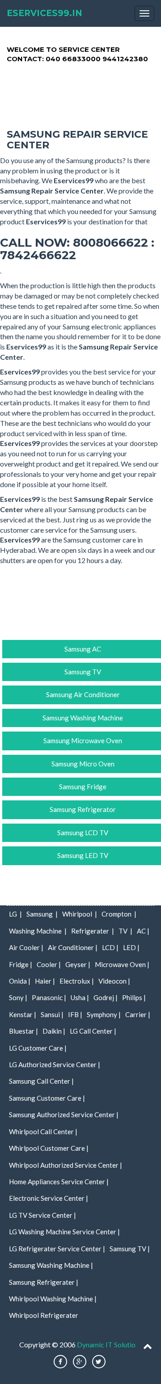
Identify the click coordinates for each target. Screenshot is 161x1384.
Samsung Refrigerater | (43, 1282)
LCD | (110, 947)
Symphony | (104, 1014)
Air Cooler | (26, 947)
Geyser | (77, 964)
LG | (15, 914)
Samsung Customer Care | (47, 1098)
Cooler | (49, 964)
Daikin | (53, 1031)
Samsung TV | (130, 1249)
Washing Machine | (38, 931)
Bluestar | (23, 1031)
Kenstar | (22, 1014)
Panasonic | (49, 997)
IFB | (75, 1014)
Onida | (19, 981)
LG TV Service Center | (42, 1215)
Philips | (134, 997)
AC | (143, 931)
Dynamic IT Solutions (109, 1344)
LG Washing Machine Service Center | (64, 1232)
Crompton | (119, 914)
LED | (131, 947)
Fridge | (20, 964)
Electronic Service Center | (48, 1198)
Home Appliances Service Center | (59, 1182)
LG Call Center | (93, 1031)
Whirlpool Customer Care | (49, 1148)
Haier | (45, 981)
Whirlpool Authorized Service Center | (65, 1165)
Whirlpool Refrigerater (43, 1315)
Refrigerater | (92, 931)
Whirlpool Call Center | (43, 1131)
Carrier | (137, 1014)
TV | (125, 931)
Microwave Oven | (122, 964)
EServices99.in (44, 13)
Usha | (80, 997)
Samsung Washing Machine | (51, 1265)
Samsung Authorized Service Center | (64, 1115)
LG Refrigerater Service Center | (57, 1249)
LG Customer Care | (38, 1048)
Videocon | (114, 981)
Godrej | (105, 997)
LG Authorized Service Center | (54, 1064)
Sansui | (52, 1014)
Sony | (18, 997)
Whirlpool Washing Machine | (53, 1299)
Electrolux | (76, 981)
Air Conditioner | (72, 947)
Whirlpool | (79, 914)
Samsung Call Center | (41, 1081)
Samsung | (42, 914)
